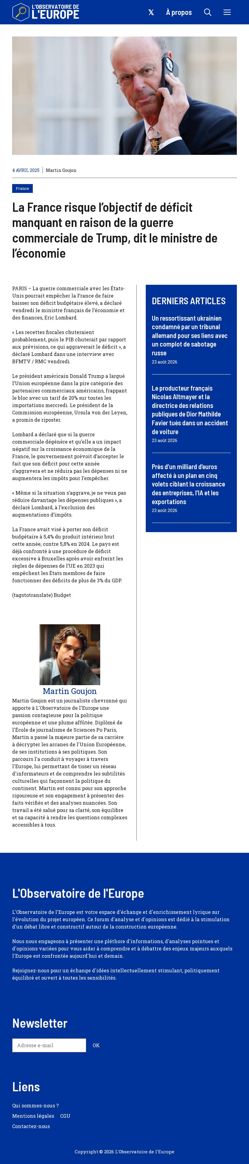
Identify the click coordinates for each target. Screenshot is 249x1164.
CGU (65, 1116)
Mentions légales (33, 1116)
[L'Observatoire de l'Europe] (46, 12)
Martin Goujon (61, 170)
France (22, 188)
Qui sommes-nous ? (35, 1105)
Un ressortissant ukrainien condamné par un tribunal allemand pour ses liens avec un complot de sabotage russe (190, 335)
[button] (207, 12)
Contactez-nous (31, 1126)
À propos (179, 12)
